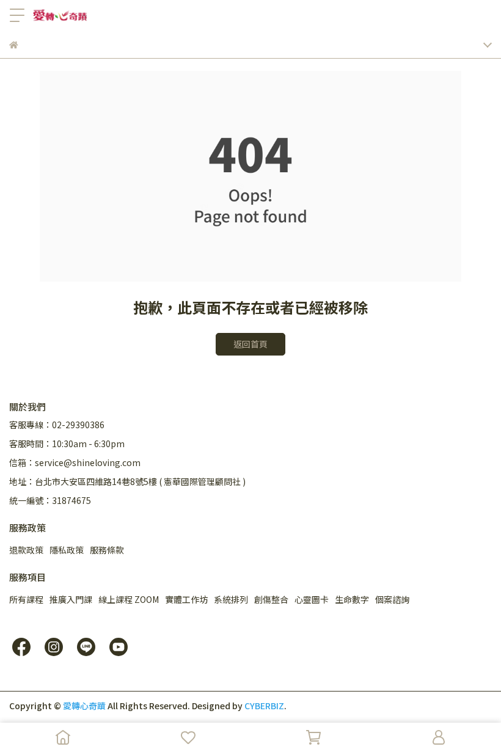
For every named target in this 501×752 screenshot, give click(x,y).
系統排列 (231, 599)
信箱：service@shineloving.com (75, 462)
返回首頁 (250, 344)
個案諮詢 (392, 599)
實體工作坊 (186, 599)
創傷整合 (271, 599)
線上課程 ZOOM (128, 599)
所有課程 (26, 599)
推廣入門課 (70, 599)
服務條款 (107, 550)
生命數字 (352, 599)
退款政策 (26, 550)
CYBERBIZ (264, 705)
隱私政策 (66, 550)
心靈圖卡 (311, 599)
